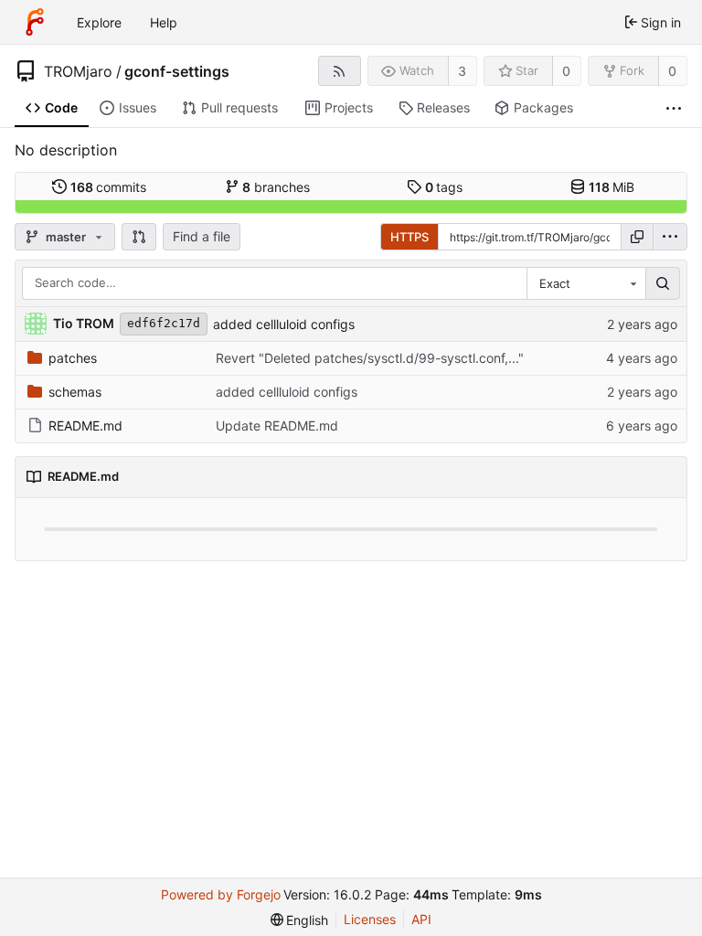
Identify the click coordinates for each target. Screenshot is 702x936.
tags (444, 187)
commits (108, 187)
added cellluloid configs (284, 324)
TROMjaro (78, 71)
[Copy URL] (637, 236)
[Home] (34, 21)
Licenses (370, 919)
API (421, 919)
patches (72, 358)
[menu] (670, 236)
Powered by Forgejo (221, 894)
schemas (74, 391)
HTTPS (409, 236)
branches (276, 187)
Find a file (201, 236)
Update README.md (277, 425)
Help (163, 22)
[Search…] (662, 283)
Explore (99, 22)
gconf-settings (176, 71)
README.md (85, 425)
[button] (139, 236)
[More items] (673, 108)
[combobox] (585, 283)
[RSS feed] (339, 71)
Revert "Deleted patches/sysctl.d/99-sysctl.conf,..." (370, 358)
